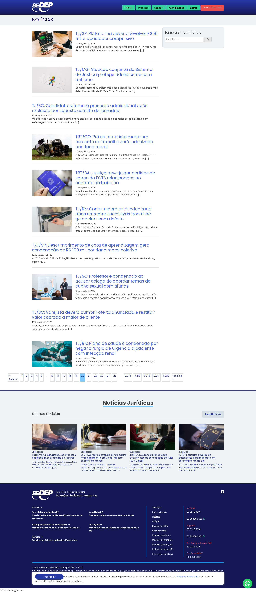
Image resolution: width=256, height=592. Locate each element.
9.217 (157, 375)
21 (89, 375)
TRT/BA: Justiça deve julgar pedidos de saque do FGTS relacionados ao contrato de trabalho (115, 178)
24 (108, 375)
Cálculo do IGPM (160, 526)
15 (52, 375)
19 (76, 375)
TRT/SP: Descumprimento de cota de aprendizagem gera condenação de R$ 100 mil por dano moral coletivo (90, 247)
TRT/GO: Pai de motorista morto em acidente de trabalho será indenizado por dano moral (114, 142)
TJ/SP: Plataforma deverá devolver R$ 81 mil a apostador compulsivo (116, 36)
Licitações (114, 527)
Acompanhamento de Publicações (56, 526)
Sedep (158, 7)
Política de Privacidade (187, 576)
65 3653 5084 (194, 557)
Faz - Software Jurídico (57, 515)
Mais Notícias (213, 414)
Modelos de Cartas (161, 535)
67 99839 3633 (195, 519)
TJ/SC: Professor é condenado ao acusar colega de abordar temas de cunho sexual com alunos (113, 281)
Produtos (143, 7)
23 (101, 375)
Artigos (155, 521)
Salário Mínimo (159, 530)
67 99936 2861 (194, 536)
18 (70, 375)
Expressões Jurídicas (162, 554)
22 (95, 375)
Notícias (156, 516)
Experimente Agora (212, 8)
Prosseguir (49, 576)
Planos (128, 7)
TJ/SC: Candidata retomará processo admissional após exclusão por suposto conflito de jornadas (89, 108)
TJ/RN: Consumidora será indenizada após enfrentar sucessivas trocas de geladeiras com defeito (113, 214)
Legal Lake (111, 513)
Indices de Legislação (162, 549)
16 (58, 375)
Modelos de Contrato (162, 540)
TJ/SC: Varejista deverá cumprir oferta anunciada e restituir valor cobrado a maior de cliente (93, 314)
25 (114, 375)
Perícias (54, 538)
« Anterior (13, 377)
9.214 (128, 375)
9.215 (137, 375)
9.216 (147, 375)
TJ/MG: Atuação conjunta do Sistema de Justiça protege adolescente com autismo (114, 74)
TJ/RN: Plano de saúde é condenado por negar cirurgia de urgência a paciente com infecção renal (116, 348)
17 (64, 375)
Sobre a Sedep (159, 512)
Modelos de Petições (162, 544)
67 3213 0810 (194, 512)
